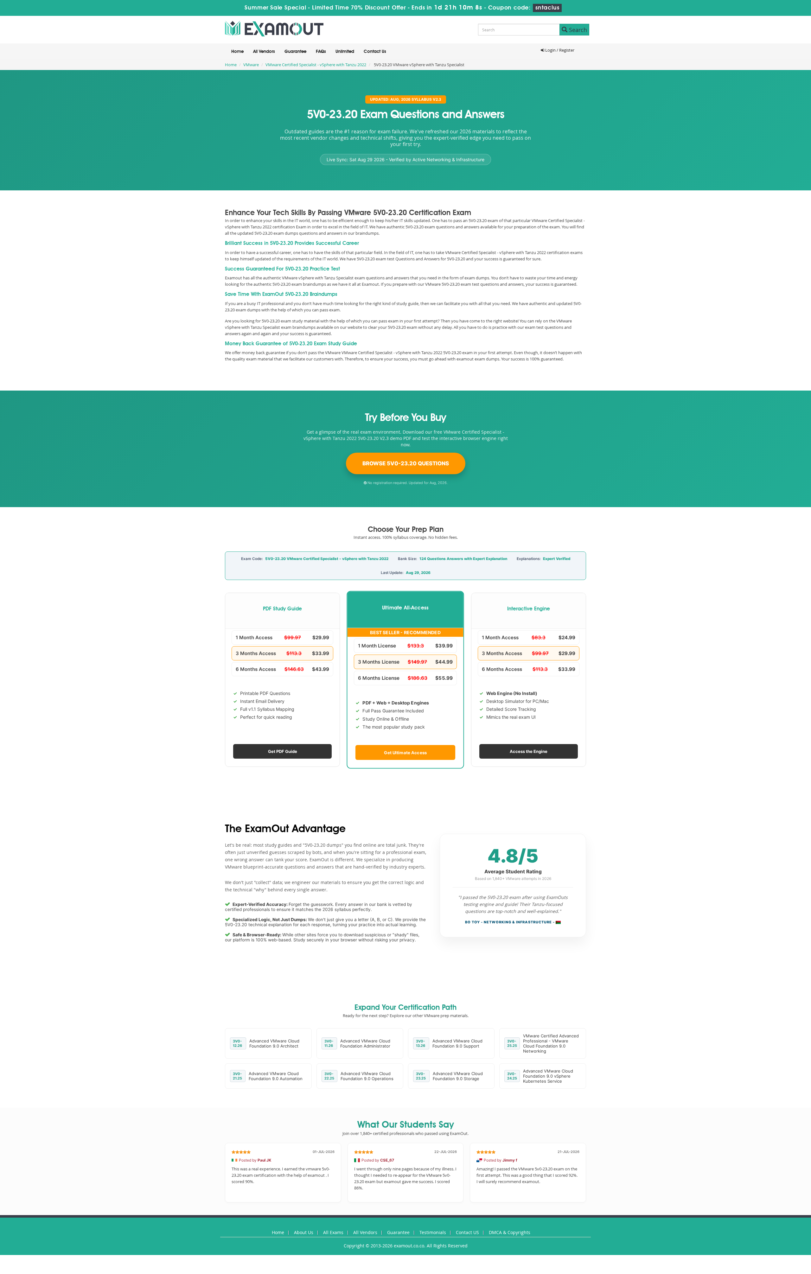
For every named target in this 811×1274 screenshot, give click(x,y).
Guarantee (295, 51)
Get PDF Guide (282, 751)
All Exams (333, 1232)
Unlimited (344, 51)
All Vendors (264, 51)
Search (577, 30)
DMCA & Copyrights (509, 1232)
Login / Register (559, 50)
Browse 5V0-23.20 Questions (405, 463)
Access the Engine (528, 751)
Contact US (467, 1232)
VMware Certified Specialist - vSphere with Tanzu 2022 (315, 64)
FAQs (321, 51)
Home (237, 51)
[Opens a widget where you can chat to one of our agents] (767, 1238)
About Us (303, 1232)
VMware (251, 64)
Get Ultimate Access (405, 752)
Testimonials (432, 1232)
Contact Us (375, 51)
